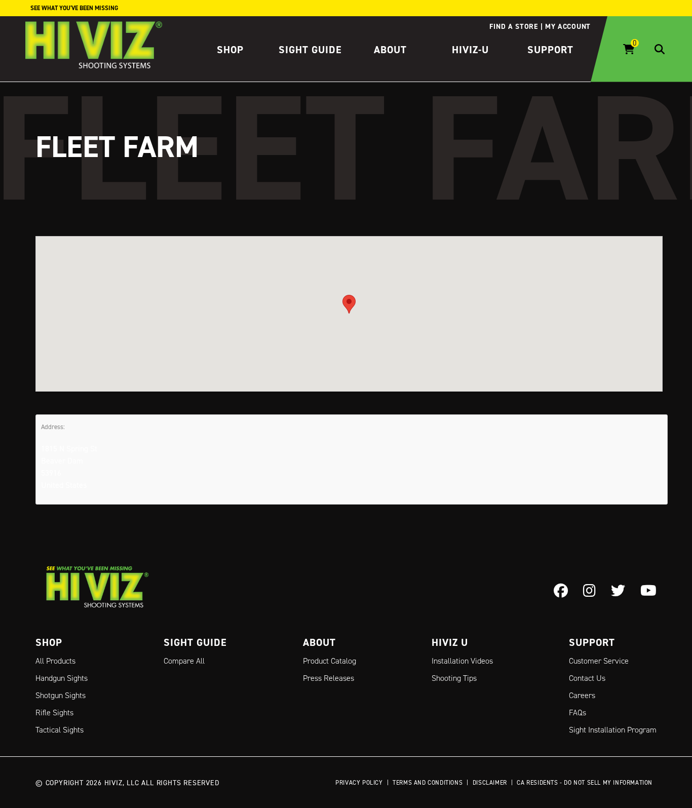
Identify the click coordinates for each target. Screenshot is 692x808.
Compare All (184, 661)
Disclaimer (490, 782)
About (390, 49)
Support (550, 49)
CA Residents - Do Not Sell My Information (584, 782)
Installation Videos (462, 661)
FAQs (577, 712)
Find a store (513, 26)
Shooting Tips (454, 678)
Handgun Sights (61, 678)
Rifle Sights (54, 712)
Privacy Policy (358, 782)
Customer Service (599, 661)
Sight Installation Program (613, 730)
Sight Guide (310, 49)
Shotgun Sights (60, 695)
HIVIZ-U (470, 49)
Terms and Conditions (428, 782)
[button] (349, 304)
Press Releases (328, 678)
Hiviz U (450, 642)
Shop (230, 49)
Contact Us (587, 678)
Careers (582, 695)
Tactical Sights (59, 730)
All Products (55, 661)
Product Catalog (329, 661)
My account (568, 26)
